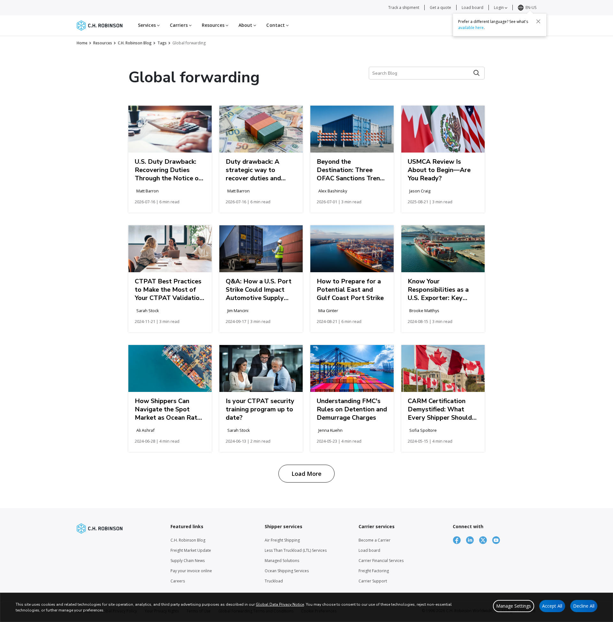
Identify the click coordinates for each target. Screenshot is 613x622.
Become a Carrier (374, 540)
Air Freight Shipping (282, 540)
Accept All (552, 606)
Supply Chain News (187, 560)
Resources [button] (214, 25)
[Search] (476, 73)
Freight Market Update (190, 550)
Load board (472, 7)
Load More (306, 473)
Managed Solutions (282, 560)
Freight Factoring (374, 570)
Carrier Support (373, 581)
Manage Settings (513, 606)
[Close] (538, 21)
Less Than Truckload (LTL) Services (296, 550)
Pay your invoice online (191, 570)
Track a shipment (403, 7)
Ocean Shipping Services (287, 570)
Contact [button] (276, 25)
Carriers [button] (179, 25)
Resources (102, 43)
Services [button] (147, 25)
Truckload (274, 581)
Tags (162, 43)
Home (82, 43)
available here (471, 27)
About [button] (246, 25)
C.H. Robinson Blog (135, 43)
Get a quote (440, 7)
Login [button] (499, 7)
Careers (177, 581)
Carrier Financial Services (381, 560)
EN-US (531, 7)
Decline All (583, 606)
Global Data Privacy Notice (280, 604)
